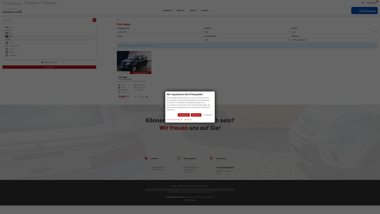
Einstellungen (208, 115)
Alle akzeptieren (184, 115)
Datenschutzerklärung (174, 119)
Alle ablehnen (196, 115)
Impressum (188, 119)
